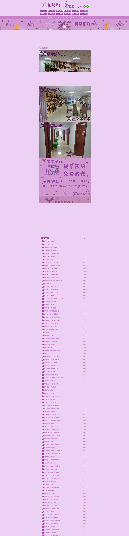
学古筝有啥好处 (48, 428)
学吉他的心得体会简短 (49, 462)
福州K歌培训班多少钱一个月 (51, 358)
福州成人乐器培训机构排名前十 (51, 529)
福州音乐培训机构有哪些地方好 (51, 349)
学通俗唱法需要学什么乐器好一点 (52, 535)
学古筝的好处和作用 (49, 401)
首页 (43, 17)
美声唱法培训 (67, 11)
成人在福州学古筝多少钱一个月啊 (52, 532)
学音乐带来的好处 (48, 443)
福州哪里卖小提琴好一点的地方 (51, 425)
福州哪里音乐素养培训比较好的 (51, 373)
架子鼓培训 (76, 11)
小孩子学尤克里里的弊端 (50, 383)
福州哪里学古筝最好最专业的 (51, 370)
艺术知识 (45, 334)
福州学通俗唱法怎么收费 (50, 510)
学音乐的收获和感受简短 (50, 352)
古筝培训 (59, 13)
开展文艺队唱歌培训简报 (50, 346)
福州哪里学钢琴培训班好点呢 (51, 465)
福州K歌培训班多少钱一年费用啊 (52, 446)
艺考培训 (83, 13)
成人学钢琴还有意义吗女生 (50, 367)
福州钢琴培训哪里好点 (49, 495)
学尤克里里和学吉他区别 (50, 483)
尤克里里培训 (75, 13)
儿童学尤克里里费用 (49, 522)
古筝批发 (46, 449)
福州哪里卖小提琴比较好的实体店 (52, 513)
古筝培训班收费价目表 (49, 507)
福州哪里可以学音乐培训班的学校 (52, 364)
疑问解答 (65, 17)
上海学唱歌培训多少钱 (49, 477)
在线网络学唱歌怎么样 (49, 468)
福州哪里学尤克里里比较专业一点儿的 (53, 395)
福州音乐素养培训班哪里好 (50, 459)
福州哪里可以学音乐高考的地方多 (52, 413)
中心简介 (50, 17)
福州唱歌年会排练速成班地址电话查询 (53, 474)
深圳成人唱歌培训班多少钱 (50, 343)
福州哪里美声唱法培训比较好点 (51, 389)
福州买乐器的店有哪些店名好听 (51, 504)
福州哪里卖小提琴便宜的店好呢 (51, 434)
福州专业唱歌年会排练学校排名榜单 (53, 410)
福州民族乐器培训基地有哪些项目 (52, 501)
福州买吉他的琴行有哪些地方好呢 (52, 416)
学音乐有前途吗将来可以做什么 (51, 480)
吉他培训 (51, 13)
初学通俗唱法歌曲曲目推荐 (50, 422)
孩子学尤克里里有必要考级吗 (51, 386)
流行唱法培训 (51, 11)
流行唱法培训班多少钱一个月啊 (51, 453)
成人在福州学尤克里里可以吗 (51, 525)
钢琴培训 (43, 13)
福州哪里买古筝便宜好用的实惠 (51, 456)
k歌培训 (43, 11)
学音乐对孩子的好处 (49, 392)
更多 (85, 334)
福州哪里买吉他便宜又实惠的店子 (52, 516)
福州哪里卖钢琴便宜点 (49, 440)
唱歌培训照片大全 (48, 431)
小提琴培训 (68, 13)
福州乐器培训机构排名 (49, 355)
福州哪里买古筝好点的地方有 (51, 419)
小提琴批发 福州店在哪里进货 (51, 407)
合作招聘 (73, 17)
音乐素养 (83, 11)
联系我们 (80, 17)
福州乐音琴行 (47, 380)
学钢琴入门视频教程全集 (50, 404)
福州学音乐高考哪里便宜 (50, 398)
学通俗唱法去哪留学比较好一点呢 (52, 361)
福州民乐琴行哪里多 (49, 519)
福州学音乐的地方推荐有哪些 (51, 471)
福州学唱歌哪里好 (48, 340)
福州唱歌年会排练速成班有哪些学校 (53, 377)
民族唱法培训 (59, 11)
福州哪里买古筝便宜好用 (50, 498)
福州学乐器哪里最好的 (49, 337)
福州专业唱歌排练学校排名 (50, 437)
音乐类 (58, 17)
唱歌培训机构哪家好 (49, 489)
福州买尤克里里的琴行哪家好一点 (52, 492)
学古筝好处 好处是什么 (49, 486)
